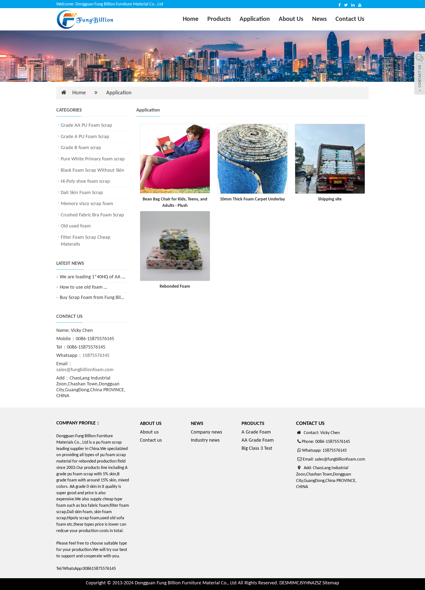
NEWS (197, 423)
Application (255, 19)
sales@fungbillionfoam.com (84, 369)
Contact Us (349, 19)
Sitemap (330, 583)
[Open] (419, 74)
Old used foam (76, 226)
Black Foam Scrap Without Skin (92, 170)
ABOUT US (150, 423)
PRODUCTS (253, 423)
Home (190, 19)
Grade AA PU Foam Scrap (86, 125)
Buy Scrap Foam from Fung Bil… (92, 297)
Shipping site (330, 199)
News (319, 19)
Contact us (151, 440)
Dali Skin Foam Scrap (82, 192)
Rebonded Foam (175, 286)
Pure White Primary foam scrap (93, 159)
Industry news (205, 440)
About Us (291, 19)
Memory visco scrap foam (87, 203)
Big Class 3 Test (257, 448)
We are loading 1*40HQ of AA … (92, 277)
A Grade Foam (256, 432)
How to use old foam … (83, 287)
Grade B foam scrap (81, 147)
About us (149, 432)
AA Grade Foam (258, 440)
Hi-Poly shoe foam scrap (85, 181)
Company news (206, 432)
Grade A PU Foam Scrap (85, 136)
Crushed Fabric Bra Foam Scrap (92, 215)
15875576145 (95, 355)
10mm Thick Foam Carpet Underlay (252, 199)
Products (219, 19)
